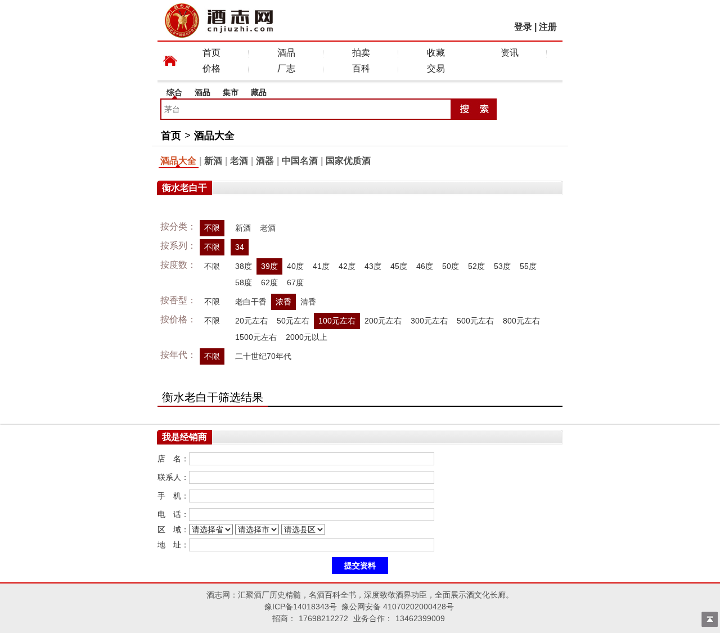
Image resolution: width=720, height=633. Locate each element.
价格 (211, 68)
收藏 (436, 52)
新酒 (213, 160)
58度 (243, 282)
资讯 (510, 52)
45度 (398, 266)
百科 (361, 68)
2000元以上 (306, 337)
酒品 (286, 52)
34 (239, 247)
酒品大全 (214, 135)
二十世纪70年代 (263, 356)
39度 (269, 266)
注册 (548, 27)
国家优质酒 (348, 160)
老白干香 (251, 301)
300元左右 (429, 320)
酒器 (265, 160)
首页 (211, 52)
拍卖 (361, 52)
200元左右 (383, 320)
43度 (372, 266)
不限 (212, 227)
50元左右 (293, 320)
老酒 (239, 160)
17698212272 (323, 618)
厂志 (286, 68)
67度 (295, 282)
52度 (476, 266)
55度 (528, 266)
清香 (308, 301)
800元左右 (521, 320)
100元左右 (337, 320)
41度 (321, 266)
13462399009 (420, 618)
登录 (523, 27)
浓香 (283, 301)
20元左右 (251, 320)
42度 (347, 266)
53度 (502, 266)
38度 (243, 266)
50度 (450, 266)
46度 (424, 266)
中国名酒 (300, 160)
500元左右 (475, 320)
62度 (269, 282)
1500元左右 (256, 337)
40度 (295, 266)
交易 (436, 68)
